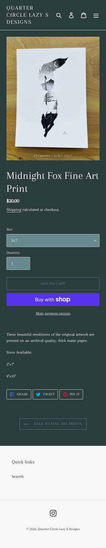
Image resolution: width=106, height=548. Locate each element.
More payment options (53, 313)
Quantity (13, 253)
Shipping (13, 209)
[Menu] (96, 15)
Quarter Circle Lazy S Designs (27, 15)
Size (9, 229)
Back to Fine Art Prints (57, 424)
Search (18, 476)
